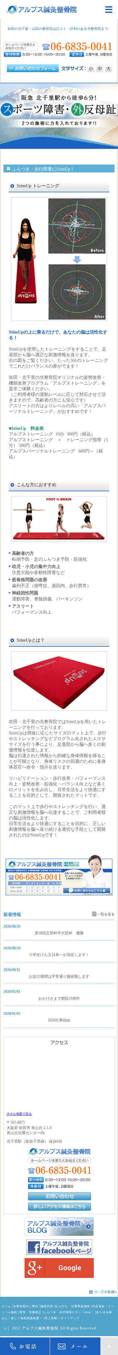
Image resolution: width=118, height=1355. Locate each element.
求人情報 (51, 1318)
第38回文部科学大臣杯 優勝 (59, 933)
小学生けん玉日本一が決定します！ (59, 955)
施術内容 (47, 1306)
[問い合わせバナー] (59, 894)
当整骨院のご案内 (25, 1306)
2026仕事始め (59, 1020)
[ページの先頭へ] (59, 1292)
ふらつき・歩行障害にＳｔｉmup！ (69, 1312)
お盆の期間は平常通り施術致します (59, 976)
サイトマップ (70, 1318)
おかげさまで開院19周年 (59, 998)
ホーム (6, 1306)
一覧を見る (106, 914)
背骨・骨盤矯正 (31, 1312)
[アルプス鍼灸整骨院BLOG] (59, 1226)
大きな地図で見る (19, 1114)
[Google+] (59, 1268)
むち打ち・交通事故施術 (72, 1306)
